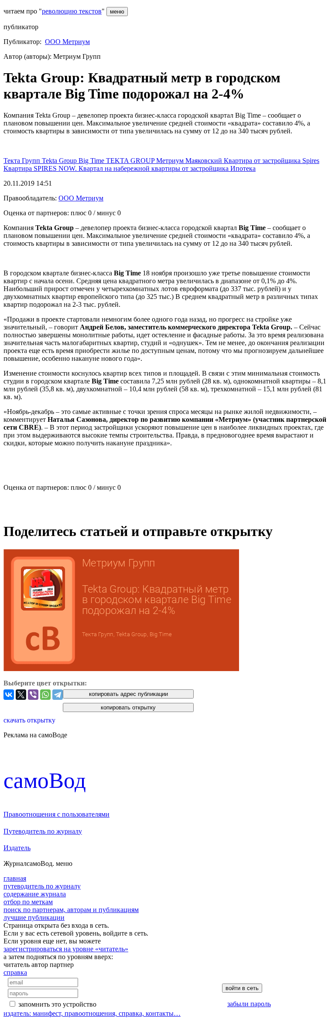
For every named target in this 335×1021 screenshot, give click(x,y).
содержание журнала (34, 894)
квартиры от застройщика (190, 168)
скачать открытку (29, 720)
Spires (310, 160)
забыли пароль (249, 1003)
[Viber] (33, 694)
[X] (21, 694)
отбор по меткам (28, 902)
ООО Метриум (67, 41)
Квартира (18, 168)
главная (14, 878)
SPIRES (46, 168)
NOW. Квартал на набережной (104, 168)
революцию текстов (72, 11)
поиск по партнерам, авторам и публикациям (71, 909)
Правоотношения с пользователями (56, 814)
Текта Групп (22, 160)
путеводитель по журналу (42, 886)
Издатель (17, 847)
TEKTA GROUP (131, 160)
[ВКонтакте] (8, 694)
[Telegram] (57, 694)
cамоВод (44, 780)
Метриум (170, 160)
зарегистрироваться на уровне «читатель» (65, 949)
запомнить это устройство (57, 1004)
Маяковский (204, 160)
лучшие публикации (34, 917)
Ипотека (243, 168)
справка (15, 972)
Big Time (92, 160)
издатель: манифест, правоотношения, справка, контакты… (92, 1013)
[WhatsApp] (45, 694)
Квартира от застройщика (263, 160)
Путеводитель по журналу (42, 831)
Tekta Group (60, 160)
